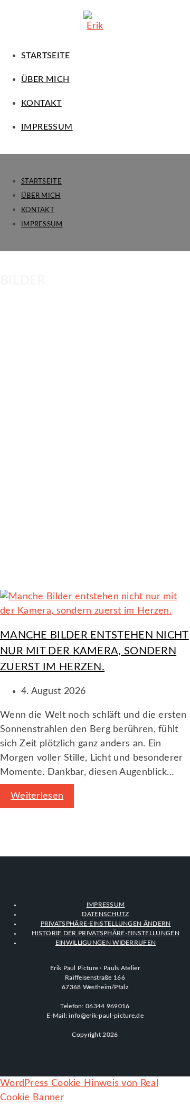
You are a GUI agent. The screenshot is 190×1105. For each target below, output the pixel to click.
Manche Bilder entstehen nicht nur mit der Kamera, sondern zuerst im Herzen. (94, 651)
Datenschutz (105, 914)
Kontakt (37, 210)
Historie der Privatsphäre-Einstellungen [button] (105, 933)
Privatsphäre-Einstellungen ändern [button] (106, 923)
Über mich (41, 196)
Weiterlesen (37, 796)
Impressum (42, 224)
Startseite (41, 181)
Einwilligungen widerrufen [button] (105, 942)
